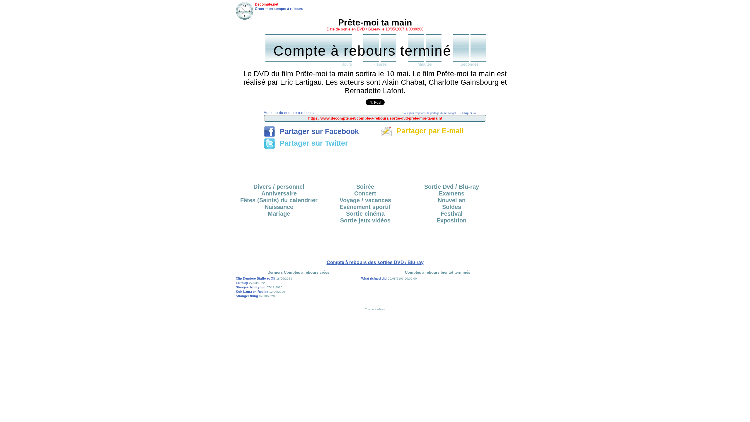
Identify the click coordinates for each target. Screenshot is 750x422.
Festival (452, 213)
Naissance (279, 207)
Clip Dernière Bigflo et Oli (255, 278)
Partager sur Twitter (311, 143)
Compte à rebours (375, 309)
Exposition (451, 220)
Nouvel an (452, 200)
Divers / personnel (278, 186)
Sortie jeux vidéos (365, 220)
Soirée (365, 186)
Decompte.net (266, 4)
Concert (365, 193)
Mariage (279, 213)
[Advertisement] (375, 164)
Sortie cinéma (365, 213)
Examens (451, 193)
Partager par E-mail (428, 131)
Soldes (451, 207)
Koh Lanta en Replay (252, 291)
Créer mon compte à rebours (279, 9)
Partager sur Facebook (317, 131)
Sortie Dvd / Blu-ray (451, 186)
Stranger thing (247, 296)
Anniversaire (279, 193)
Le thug (242, 283)
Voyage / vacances (365, 200)
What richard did (374, 278)
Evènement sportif (365, 207)
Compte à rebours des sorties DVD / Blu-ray (375, 262)
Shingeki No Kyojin (250, 287)
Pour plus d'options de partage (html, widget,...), (440, 113)
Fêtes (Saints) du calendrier (279, 200)
